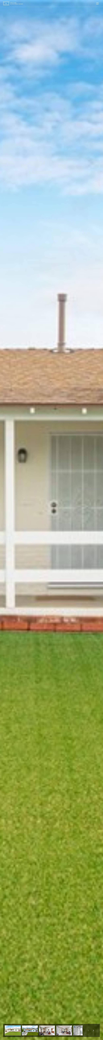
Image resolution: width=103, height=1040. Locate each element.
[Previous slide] (88, 1030)
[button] (13, 1030)
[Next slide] (93, 1030)
